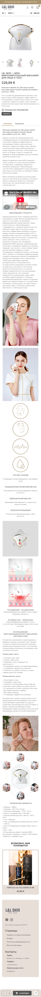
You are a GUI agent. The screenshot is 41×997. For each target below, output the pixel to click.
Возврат (10, 938)
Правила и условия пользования (18, 935)
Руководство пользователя (16, 110)
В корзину (22, 993)
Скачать (6, 114)
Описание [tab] (7, 124)
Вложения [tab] (19, 124)
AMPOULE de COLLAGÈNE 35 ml (20, 888)
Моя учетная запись (14, 945)
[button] (3, 993)
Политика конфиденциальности (18, 942)
